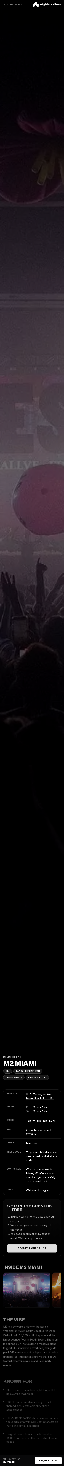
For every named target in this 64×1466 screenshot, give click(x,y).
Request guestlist (32, 1248)
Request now (48, 1460)
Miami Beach (14, 4)
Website (31, 1190)
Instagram (44, 1190)
